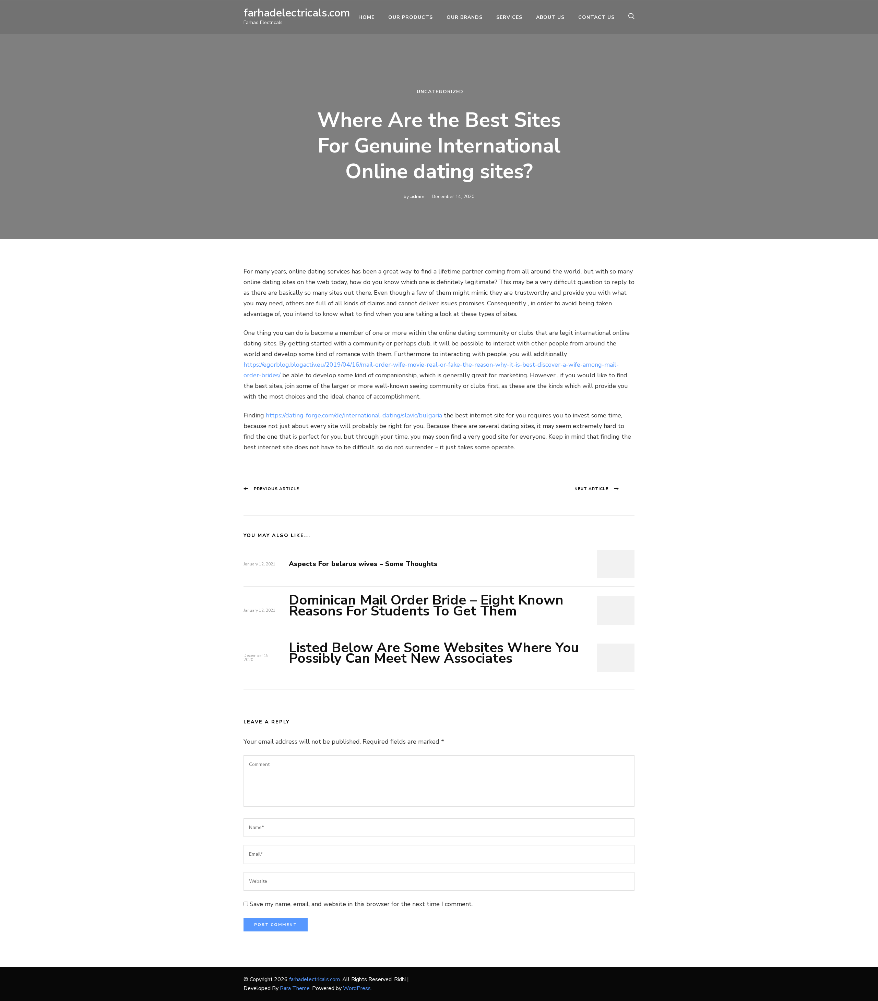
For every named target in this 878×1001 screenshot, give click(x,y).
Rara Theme (295, 988)
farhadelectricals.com (297, 12)
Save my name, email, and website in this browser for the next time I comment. (361, 904)
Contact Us (596, 17)
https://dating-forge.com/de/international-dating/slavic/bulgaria (354, 415)
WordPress (357, 988)
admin (417, 196)
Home (366, 17)
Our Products (410, 17)
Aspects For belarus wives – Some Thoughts (363, 564)
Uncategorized (440, 91)
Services (509, 17)
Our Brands (465, 17)
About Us (550, 17)
